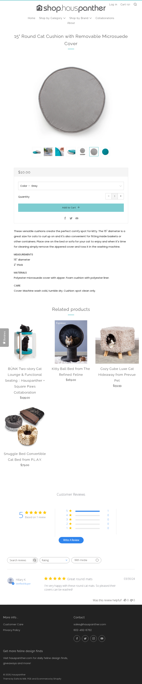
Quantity (23, 197)
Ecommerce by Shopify (49, 678)
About (71, 23)
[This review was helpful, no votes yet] (125, 600)
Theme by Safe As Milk (14, 678)
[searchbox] (19, 560)
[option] (71, 99)
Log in (113, 4)
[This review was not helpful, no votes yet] (131, 600)
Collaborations (105, 18)
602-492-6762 (83, 630)
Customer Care (13, 624)
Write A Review (71, 540)
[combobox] (55, 560)
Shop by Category (50, 18)
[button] (36, 151)
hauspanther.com (20, 658)
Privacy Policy (11, 630)
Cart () (125, 4)
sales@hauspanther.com (90, 624)
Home (31, 18)
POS (29, 678)
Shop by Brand (78, 18)
